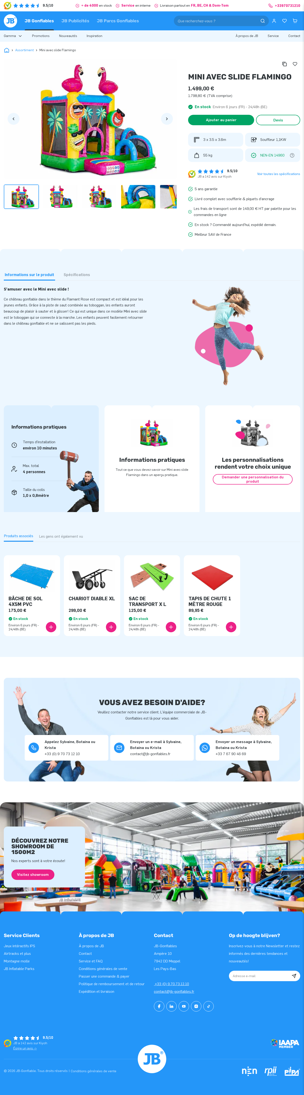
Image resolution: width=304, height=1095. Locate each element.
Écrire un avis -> (25, 1048)
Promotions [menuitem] (41, 36)
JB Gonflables (39, 20)
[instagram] (196, 1006)
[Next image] (167, 119)
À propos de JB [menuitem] (247, 36)
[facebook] (159, 1006)
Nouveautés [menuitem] (68, 36)
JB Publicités (75, 20)
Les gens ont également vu (61, 536)
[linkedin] (171, 1006)
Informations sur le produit (29, 275)
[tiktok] (208, 1006)
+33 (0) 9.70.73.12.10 (171, 984)
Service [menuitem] (273, 36)
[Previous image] (13, 119)
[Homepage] (10, 21)
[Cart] (295, 21)
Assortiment (24, 50)
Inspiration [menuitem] (94, 36)
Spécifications (77, 275)
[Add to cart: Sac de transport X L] (171, 627)
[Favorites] (284, 21)
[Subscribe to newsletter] (294, 976)
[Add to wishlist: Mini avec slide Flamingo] (295, 64)
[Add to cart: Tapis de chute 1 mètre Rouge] (231, 627)
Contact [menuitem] (294, 36)
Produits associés (18, 536)
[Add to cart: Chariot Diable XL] (111, 627)
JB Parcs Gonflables (118, 20)
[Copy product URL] (284, 64)
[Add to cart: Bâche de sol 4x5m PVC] (51, 627)
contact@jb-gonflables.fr (174, 991)
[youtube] (184, 1006)
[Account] (274, 21)
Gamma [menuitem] (10, 36)
